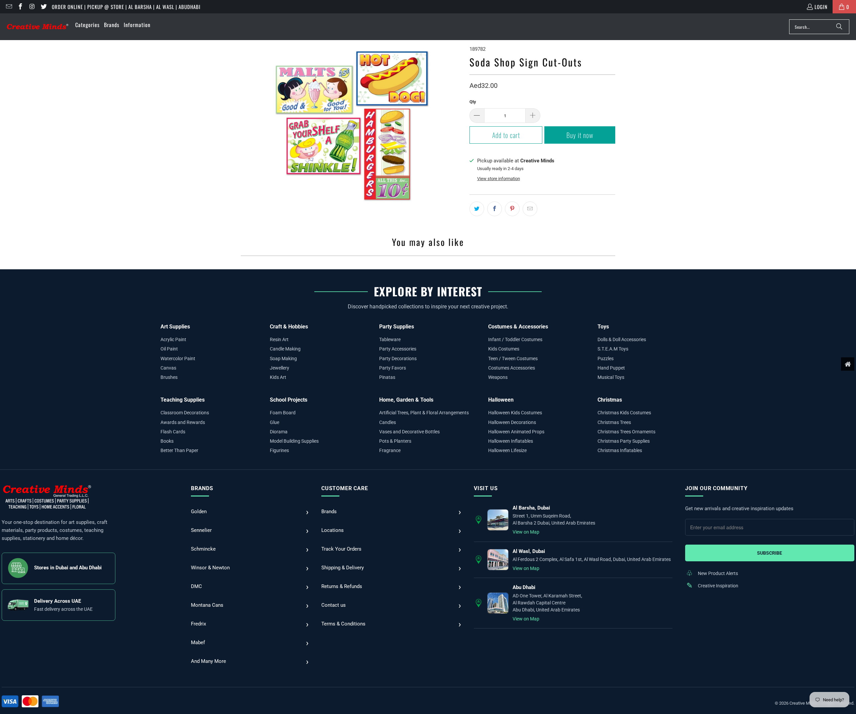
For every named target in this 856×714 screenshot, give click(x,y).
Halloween (501, 400)
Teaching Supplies (182, 400)
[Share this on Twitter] (476, 208)
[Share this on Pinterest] (512, 208)
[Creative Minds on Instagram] (31, 6)
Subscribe (769, 553)
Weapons (498, 377)
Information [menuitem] (137, 25)
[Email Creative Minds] (8, 6)
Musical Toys (611, 377)
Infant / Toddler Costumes (515, 339)
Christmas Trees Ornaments (626, 431)
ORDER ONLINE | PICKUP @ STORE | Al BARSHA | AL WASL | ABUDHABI (126, 6)
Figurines (279, 450)
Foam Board (283, 412)
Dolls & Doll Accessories (622, 339)
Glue (274, 422)
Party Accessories (397, 348)
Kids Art (278, 377)
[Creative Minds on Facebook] (20, 6)
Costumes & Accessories (518, 326)
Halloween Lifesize (507, 450)
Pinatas (387, 377)
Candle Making (285, 348)
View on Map (526, 532)
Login (821, 6)
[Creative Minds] (38, 26)
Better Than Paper (179, 450)
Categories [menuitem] (87, 25)
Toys (603, 326)
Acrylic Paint (173, 339)
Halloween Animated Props (516, 431)
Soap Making (283, 358)
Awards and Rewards (182, 422)
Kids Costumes (503, 348)
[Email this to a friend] (530, 208)
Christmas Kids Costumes (624, 412)
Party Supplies (396, 326)
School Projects (288, 400)
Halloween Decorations (512, 422)
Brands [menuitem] (111, 25)
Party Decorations (398, 358)
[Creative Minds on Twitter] (43, 6)
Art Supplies (175, 326)
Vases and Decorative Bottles (409, 431)
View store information (498, 178)
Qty (472, 101)
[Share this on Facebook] (494, 208)
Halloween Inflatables (510, 441)
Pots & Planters (395, 441)
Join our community (716, 488)
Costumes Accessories (511, 368)
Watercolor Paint (177, 358)
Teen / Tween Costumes (513, 358)
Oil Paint (169, 348)
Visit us (486, 488)
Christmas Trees (614, 422)
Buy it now (579, 135)
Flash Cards (172, 431)
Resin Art (279, 339)
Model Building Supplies (294, 441)
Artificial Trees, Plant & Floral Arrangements (424, 412)
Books (167, 441)
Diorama (279, 431)
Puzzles (606, 358)
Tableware (390, 339)
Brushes (169, 377)
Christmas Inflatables (620, 450)
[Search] (839, 26)
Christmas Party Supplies (624, 441)
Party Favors (392, 368)
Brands (202, 488)
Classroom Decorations (184, 412)
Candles (387, 422)
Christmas (610, 400)
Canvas (168, 368)
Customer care (344, 488)
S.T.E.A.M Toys (613, 348)
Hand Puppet (611, 368)
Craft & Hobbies (289, 326)
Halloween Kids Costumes (515, 412)
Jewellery (279, 368)
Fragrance (390, 450)
